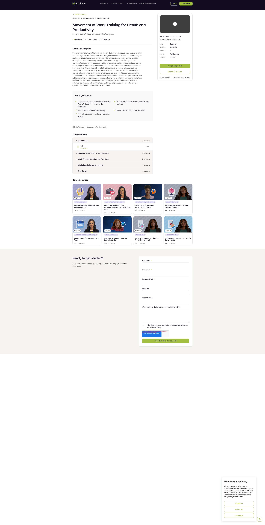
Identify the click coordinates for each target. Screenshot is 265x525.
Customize (239, 515)
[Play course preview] (175, 24)
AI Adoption (131, 3)
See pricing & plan (175, 66)
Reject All (239, 509)
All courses (76, 18)
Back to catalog (80, 14)
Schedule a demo (175, 72)
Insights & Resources (146, 3)
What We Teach (116, 3)
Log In (174, 3)
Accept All (239, 503)
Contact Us (186, 3)
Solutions (103, 3)
